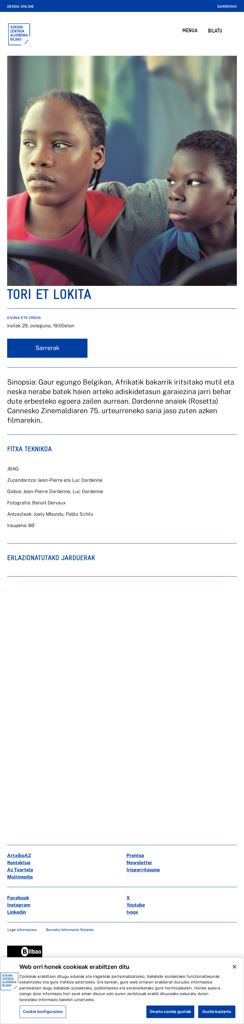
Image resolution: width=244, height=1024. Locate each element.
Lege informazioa (22, 930)
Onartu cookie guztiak (170, 1011)
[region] (122, 990)
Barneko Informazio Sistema (70, 930)
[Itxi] (234, 966)
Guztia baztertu (217, 1011)
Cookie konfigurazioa (43, 1011)
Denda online (20, 6)
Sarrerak (227, 6)
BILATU (215, 30)
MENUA (190, 30)
